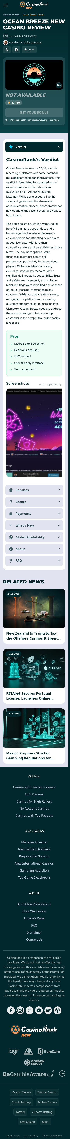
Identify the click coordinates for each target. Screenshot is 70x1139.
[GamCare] (49, 1051)
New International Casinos (34, 863)
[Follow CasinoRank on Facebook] (11, 1010)
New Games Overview (34, 849)
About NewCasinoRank (34, 904)
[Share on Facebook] (16, 49)
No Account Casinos (34, 808)
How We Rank (34, 918)
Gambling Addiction (34, 870)
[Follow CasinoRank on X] (29, 1010)
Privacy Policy (31, 1135)
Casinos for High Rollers (34, 801)
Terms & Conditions (52, 1135)
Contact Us (34, 939)
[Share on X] (7, 49)
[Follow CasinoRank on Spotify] (48, 1010)
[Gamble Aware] (28, 1073)
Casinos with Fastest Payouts (34, 787)
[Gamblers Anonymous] (28, 1051)
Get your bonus (34, 112)
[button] (34, 147)
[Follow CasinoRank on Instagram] (20, 1010)
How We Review (34, 911)
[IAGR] (14, 1051)
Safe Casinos (34, 794)
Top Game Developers (34, 877)
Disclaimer (34, 932)
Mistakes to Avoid (34, 842)
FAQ (34, 925)
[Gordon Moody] (34, 1062)
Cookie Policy (13, 1135)
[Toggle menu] (5, 5)
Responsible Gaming (34, 856)
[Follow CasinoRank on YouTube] (39, 1010)
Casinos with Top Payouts (34, 815)
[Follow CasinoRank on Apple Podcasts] (57, 1010)
